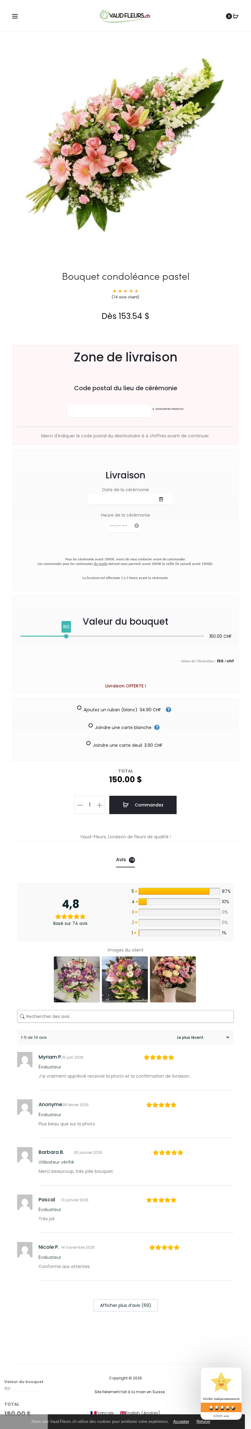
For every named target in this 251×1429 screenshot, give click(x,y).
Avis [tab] (125, 859)
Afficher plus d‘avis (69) (125, 1305)
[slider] (66, 636)
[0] (236, 16)
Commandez (148, 805)
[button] (79, 805)
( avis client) (125, 297)
